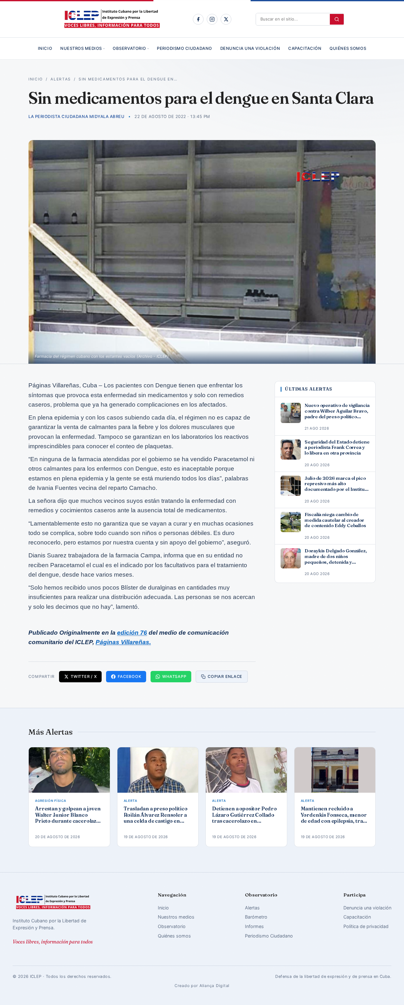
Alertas (60, 79)
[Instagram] (212, 19)
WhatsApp (174, 676)
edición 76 (132, 632)
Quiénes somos (348, 48)
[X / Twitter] (226, 19)
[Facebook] (198, 19)
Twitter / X (84, 676)
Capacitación (304, 48)
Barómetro (256, 917)
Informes (254, 926)
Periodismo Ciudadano (184, 48)
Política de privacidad (366, 926)
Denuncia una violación (250, 48)
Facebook (129, 676)
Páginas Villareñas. (123, 642)
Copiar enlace (225, 676)
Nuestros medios (81, 48)
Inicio (45, 48)
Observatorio (129, 48)
